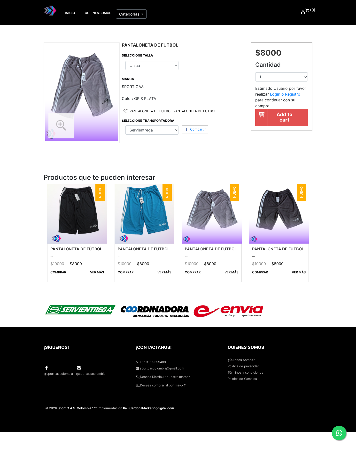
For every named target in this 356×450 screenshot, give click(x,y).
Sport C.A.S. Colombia (74, 408)
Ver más (97, 272)
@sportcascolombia (58, 374)
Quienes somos (98, 13)
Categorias (129, 14)
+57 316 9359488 (152, 362)
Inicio (70, 13)
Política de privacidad (243, 366)
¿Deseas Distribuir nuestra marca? (164, 377)
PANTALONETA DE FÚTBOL (76, 248)
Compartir (198, 129)
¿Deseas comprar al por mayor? (162, 385)
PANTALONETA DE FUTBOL (211, 248)
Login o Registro (285, 94)
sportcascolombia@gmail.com (161, 368)
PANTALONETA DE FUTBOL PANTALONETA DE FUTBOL (173, 111)
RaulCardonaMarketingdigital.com (148, 408)
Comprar (58, 272)
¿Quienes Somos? (241, 360)
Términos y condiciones (245, 372)
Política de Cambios (242, 379)
